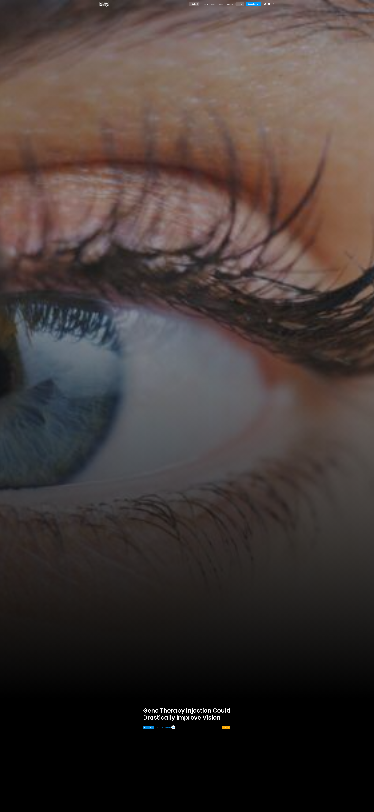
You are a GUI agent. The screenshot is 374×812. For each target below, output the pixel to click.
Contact (230, 4)
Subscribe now (253, 4)
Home (206, 4)
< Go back (194, 4)
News (213, 4)
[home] (104, 4)
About (221, 4)
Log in (240, 4)
